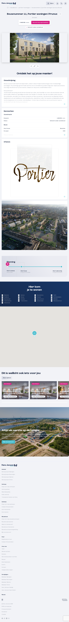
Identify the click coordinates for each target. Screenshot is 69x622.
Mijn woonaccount (8, 441)
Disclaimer (4, 611)
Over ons (4, 546)
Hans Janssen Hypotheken (9, 590)
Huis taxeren (5, 512)
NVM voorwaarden (6, 606)
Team (3, 548)
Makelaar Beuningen (7, 579)
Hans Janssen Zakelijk (7, 587)
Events (3, 564)
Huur (3, 536)
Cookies (4, 614)
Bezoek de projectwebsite (40, 22)
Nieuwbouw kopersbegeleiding (10, 529)
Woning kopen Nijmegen (8, 471)
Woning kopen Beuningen (8, 474)
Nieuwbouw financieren (8, 527)
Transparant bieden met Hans (10, 497)
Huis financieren (6, 509)
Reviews (4, 554)
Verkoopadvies (6, 489)
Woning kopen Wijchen (7, 477)
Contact (4, 567)
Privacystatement (6, 609)
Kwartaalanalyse (6, 562)
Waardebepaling (6, 491)
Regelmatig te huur (7, 539)
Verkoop (4, 484)
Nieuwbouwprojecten (7, 521)
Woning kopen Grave (7, 479)
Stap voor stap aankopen (8, 504)
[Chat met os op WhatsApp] (65, 3)
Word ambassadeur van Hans (9, 556)
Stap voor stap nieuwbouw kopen (10, 519)
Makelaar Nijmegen (7, 577)
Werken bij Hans (6, 551)
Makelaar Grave (6, 584)
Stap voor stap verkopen (8, 486)
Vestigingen (5, 574)
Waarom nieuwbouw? (7, 524)
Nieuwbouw (13, 7)
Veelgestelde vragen (7, 569)
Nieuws (3, 559)
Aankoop (4, 501)
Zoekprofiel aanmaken (7, 506)
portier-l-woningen (24, 7)
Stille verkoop (5, 494)
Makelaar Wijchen (6, 582)
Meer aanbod (7, 377)
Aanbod (4, 469)
